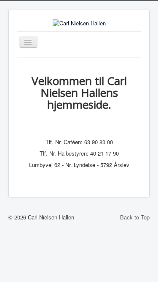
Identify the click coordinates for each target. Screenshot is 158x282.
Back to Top (135, 217)
